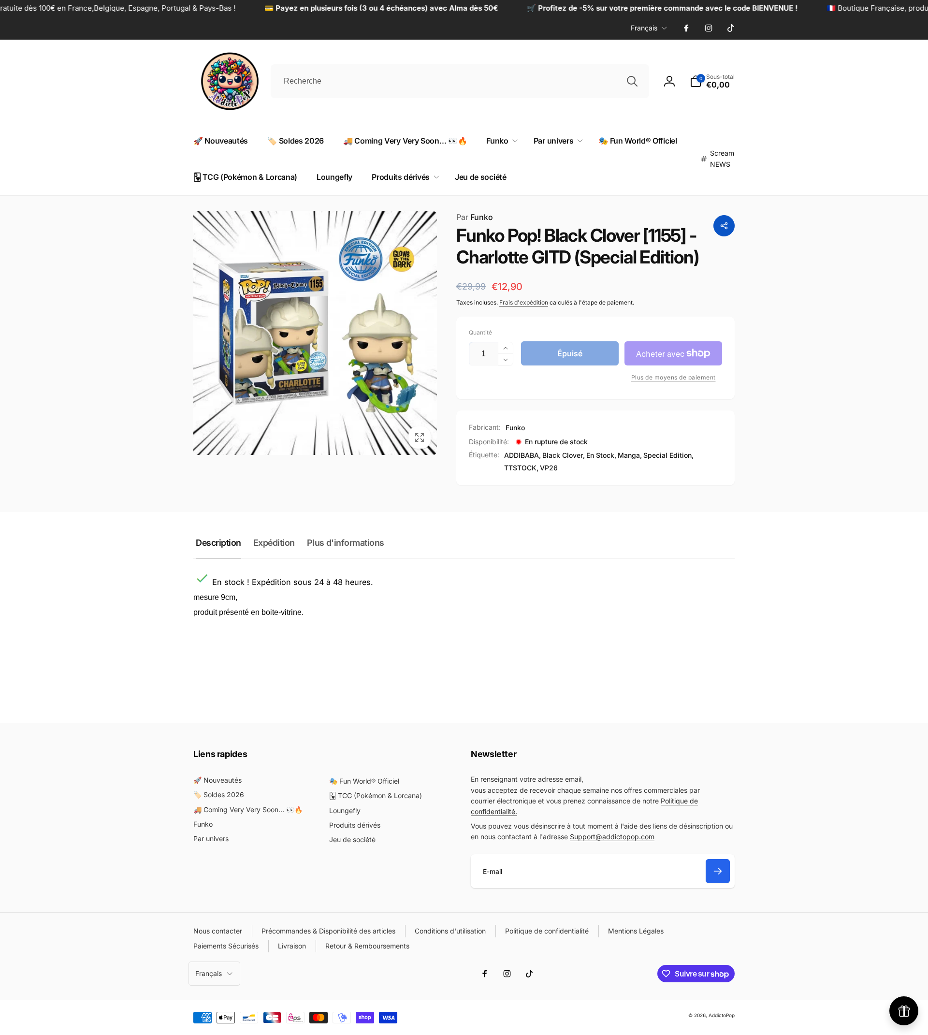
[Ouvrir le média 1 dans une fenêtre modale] (315, 333)
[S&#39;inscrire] (718, 871)
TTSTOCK (520, 468)
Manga (629, 455)
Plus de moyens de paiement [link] (673, 377)
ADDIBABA (521, 455)
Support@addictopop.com (612, 836)
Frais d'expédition (523, 302)
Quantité (480, 332)
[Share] (724, 225)
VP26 (549, 468)
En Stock (600, 455)
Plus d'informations (345, 543)
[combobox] (460, 81)
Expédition (274, 543)
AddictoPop (722, 1015)
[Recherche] (632, 81)
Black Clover (562, 455)
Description (218, 543)
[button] (500, 141)
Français (644, 28)
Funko (474, 217)
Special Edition (667, 455)
